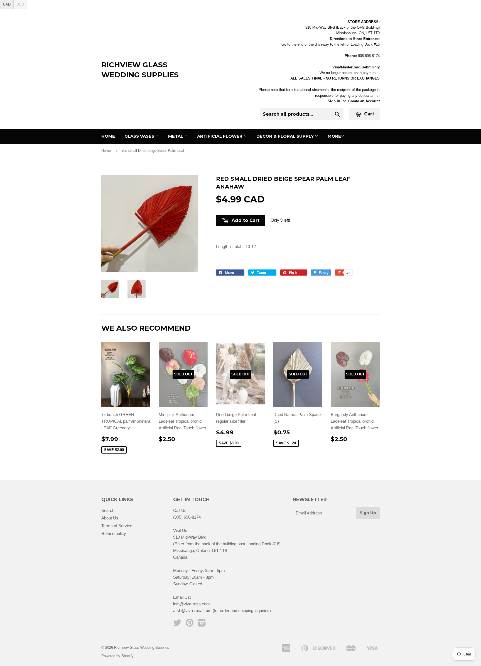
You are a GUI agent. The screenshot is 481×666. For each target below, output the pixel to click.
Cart (368, 114)
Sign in (334, 101)
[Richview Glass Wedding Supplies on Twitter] (177, 624)
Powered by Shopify (117, 656)
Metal (176, 136)
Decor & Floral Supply (285, 136)
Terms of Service (116, 525)
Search (107, 510)
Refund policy (113, 533)
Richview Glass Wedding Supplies (140, 69)
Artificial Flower (220, 136)
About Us (109, 518)
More (334, 136)
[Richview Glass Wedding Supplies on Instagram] (202, 624)
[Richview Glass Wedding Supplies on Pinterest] (189, 624)
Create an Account (364, 101)
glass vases (139, 136)
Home (108, 136)
